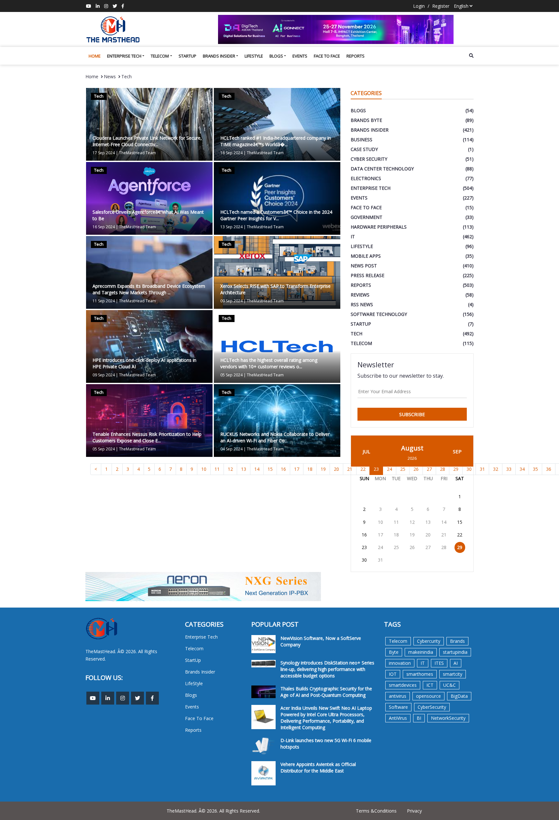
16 (283, 469)
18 (309, 469)
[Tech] (149, 124)
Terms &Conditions (376, 811)
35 (535, 469)
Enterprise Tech (124, 56)
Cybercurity (428, 641)
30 (364, 560)
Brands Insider (219, 56)
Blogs (276, 56)
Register (440, 6)
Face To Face (327, 56)
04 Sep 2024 (231, 449)
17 (296, 469)
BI (419, 718)
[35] (346, 29)
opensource (428, 696)
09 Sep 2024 (231, 301)
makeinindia (420, 652)
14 (256, 469)
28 (443, 547)
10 (203, 469)
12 (230, 469)
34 (522, 469)
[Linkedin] (97, 6)
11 (217, 469)
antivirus (397, 696)
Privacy (414, 811)
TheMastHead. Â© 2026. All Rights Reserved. (213, 811)
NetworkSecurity (448, 718)
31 (482, 469)
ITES (439, 663)
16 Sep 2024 (231, 153)
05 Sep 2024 (231, 375)
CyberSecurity (432, 707)
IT (423, 663)
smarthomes (419, 674)
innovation (400, 663)
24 (380, 547)
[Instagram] (106, 6)
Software (398, 707)
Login (419, 6)
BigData (459, 696)
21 (443, 535)
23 (376, 469)
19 (323, 469)
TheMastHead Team (137, 153)
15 (270, 469)
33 (508, 469)
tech (126, 76)
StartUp (187, 56)
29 (459, 547)
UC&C (449, 685)
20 (336, 469)
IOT (393, 674)
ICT (429, 685)
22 (459, 535)
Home (95, 56)
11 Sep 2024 (104, 301)
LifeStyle (254, 56)
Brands (457, 641)
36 (548, 469)
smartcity (452, 674)
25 (396, 547)
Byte (394, 652)
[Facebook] (123, 6)
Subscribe (412, 414)
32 (495, 469)
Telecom (160, 56)
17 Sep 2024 (104, 153)
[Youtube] (88, 6)
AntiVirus (398, 718)
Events (299, 56)
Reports (355, 56)
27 (428, 547)
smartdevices (403, 685)
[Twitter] (115, 6)
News (110, 76)
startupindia (455, 652)
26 (412, 547)
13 (243, 469)
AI (456, 663)
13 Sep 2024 (231, 227)
